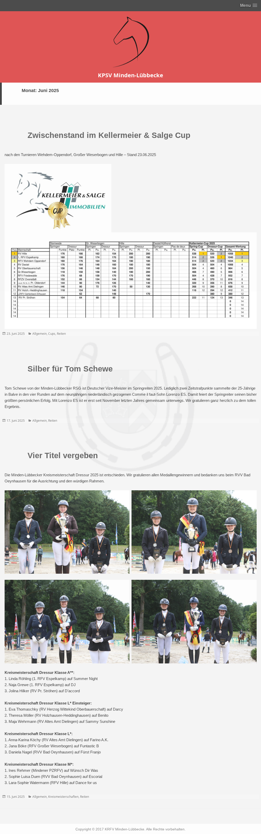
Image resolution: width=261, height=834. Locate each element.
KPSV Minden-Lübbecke (130, 75)
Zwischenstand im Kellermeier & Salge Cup (109, 135)
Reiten (61, 333)
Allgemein (39, 333)
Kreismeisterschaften (63, 796)
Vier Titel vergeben (63, 455)
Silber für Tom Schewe (70, 368)
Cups (51, 333)
